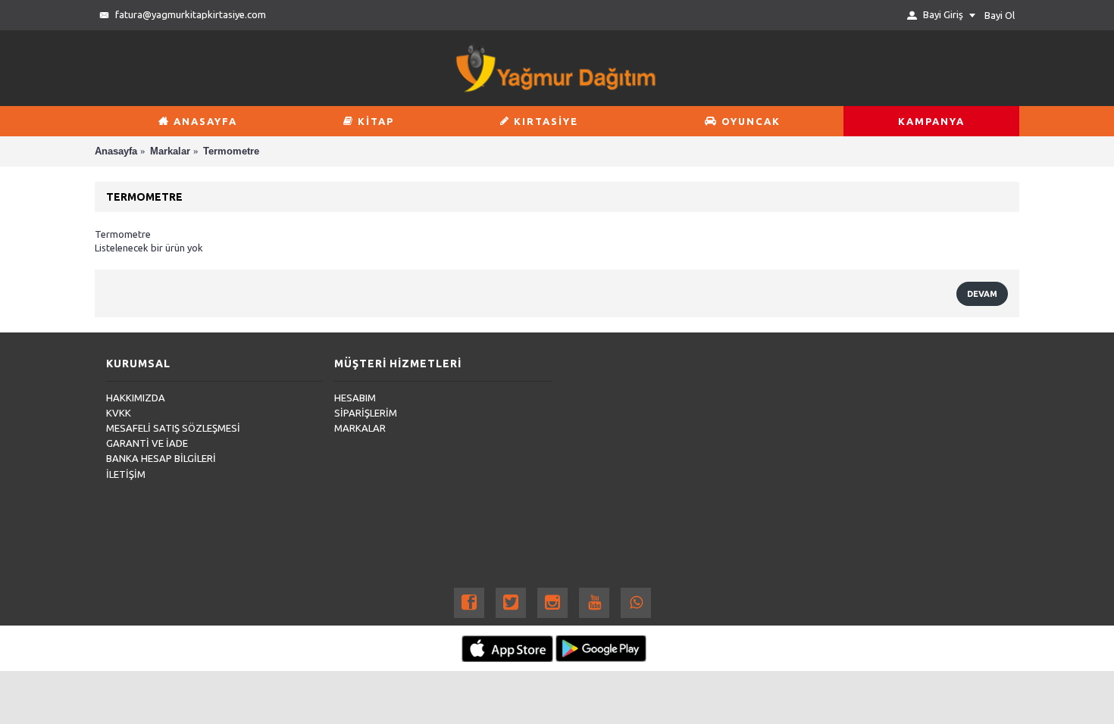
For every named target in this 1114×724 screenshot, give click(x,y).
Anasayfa (116, 151)
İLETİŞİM (126, 474)
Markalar (170, 151)
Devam (982, 293)
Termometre (231, 151)
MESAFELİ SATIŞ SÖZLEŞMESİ (173, 428)
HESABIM (355, 397)
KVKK (118, 412)
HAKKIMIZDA (135, 397)
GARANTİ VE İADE (147, 443)
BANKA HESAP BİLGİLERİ (161, 458)
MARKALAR (360, 428)
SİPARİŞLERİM (365, 412)
